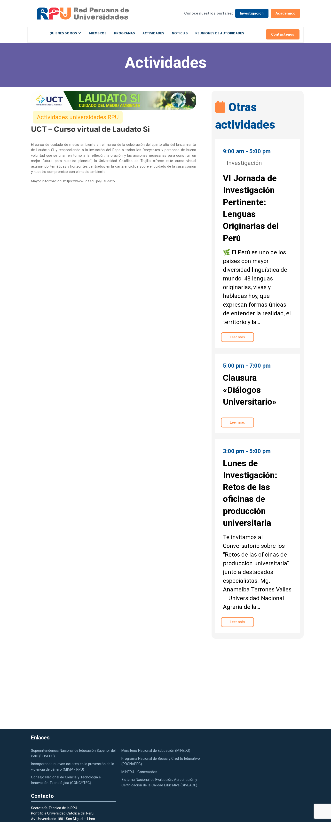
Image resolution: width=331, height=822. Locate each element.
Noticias (180, 33)
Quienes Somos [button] (63, 33)
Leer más (237, 337)
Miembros (98, 33)
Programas (124, 33)
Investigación (252, 13)
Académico (285, 13)
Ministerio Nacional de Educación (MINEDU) (155, 750)
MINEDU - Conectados (139, 772)
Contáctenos (282, 34)
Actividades (153, 33)
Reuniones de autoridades (219, 33)
